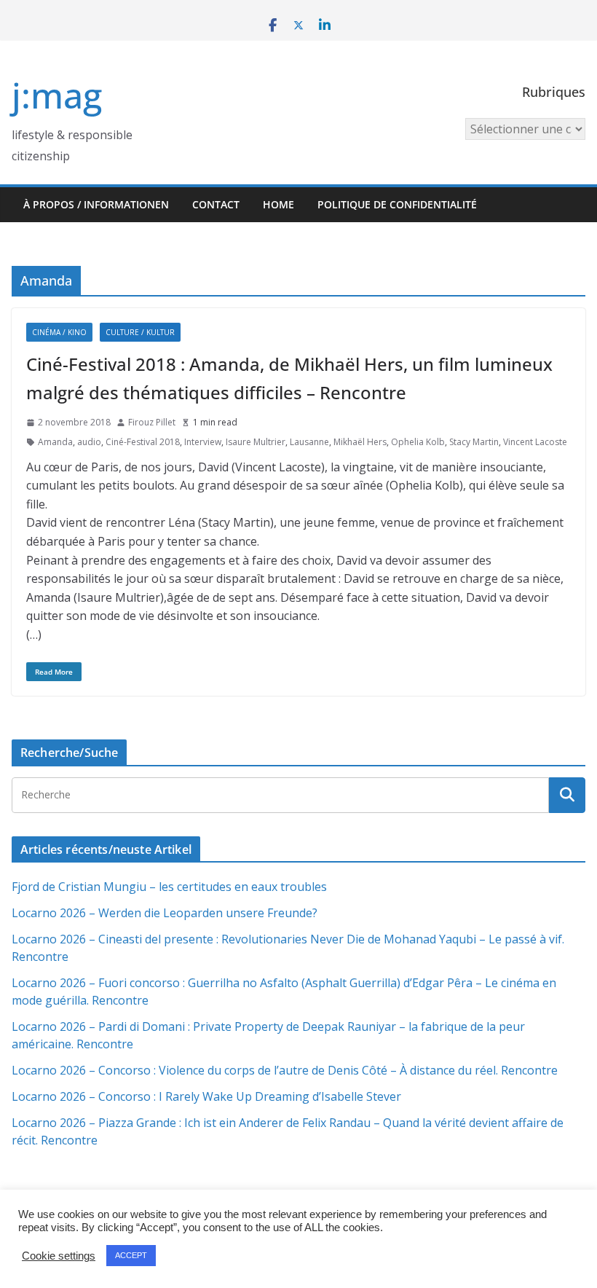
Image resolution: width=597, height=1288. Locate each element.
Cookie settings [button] (58, 1256)
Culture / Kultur (140, 332)
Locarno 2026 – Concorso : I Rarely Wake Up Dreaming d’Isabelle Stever (206, 1096)
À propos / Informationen (96, 204)
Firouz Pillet (151, 422)
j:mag (57, 95)
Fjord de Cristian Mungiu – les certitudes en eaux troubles (169, 887)
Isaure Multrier (255, 442)
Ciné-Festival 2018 (143, 442)
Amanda (55, 442)
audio (89, 442)
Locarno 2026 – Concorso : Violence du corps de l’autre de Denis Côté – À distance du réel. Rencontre (285, 1070)
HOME (278, 204)
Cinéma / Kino (59, 332)
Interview (202, 442)
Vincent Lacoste (535, 442)
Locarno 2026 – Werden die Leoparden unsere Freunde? (164, 913)
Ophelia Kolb (418, 442)
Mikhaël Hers (360, 442)
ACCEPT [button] (131, 1255)
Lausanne (309, 442)
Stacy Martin (474, 442)
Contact (216, 204)
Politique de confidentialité (397, 204)
